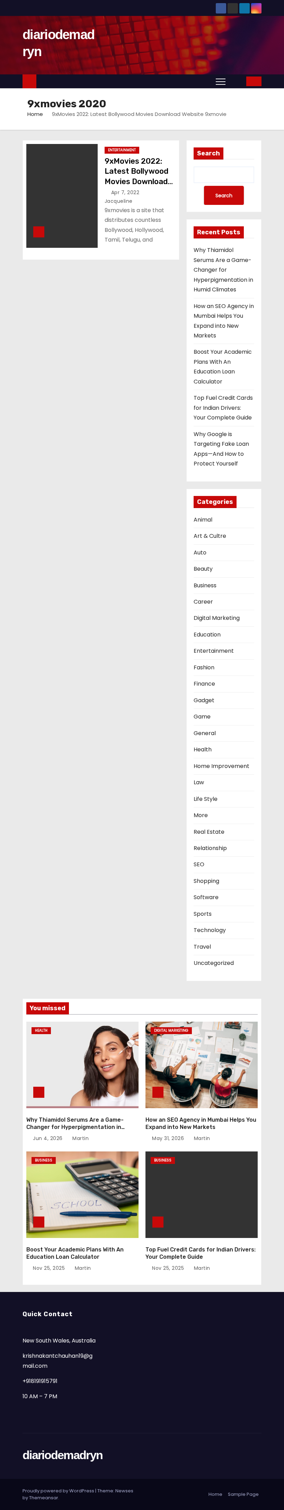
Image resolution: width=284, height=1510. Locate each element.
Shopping (206, 881)
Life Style (206, 799)
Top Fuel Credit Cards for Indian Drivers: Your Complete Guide (223, 408)
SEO (199, 864)
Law (199, 782)
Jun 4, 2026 (48, 1138)
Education (207, 635)
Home (35, 114)
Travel (202, 947)
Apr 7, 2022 (126, 192)
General (205, 733)
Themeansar (43, 1497)
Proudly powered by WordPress (59, 1491)
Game (202, 717)
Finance (204, 684)
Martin (80, 1138)
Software (206, 897)
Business (205, 585)
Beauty (203, 569)
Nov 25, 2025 (49, 1268)
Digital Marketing (217, 618)
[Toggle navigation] (220, 81)
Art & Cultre (210, 536)
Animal (203, 520)
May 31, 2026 (169, 1138)
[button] (236, 81)
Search (208, 153)
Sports (203, 914)
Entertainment (122, 150)
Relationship (210, 848)
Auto (200, 553)
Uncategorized (214, 963)
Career (203, 602)
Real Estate (209, 832)
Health (203, 749)
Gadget (204, 700)
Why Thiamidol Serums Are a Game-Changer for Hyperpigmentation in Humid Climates (223, 269)
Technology (210, 930)
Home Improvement (221, 766)
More (201, 815)
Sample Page (243, 1494)
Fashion (204, 667)
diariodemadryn (63, 1455)
